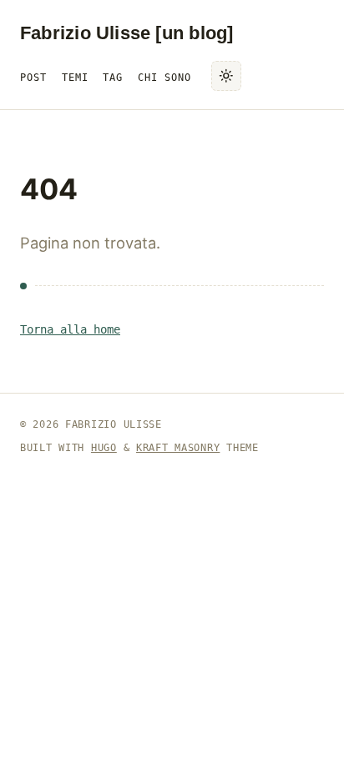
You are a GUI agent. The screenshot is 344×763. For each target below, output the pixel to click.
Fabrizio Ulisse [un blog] (126, 33)
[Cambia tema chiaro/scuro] (226, 76)
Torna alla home (70, 329)
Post (33, 77)
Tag (113, 77)
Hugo (104, 448)
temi (75, 77)
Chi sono (164, 77)
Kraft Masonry (178, 448)
